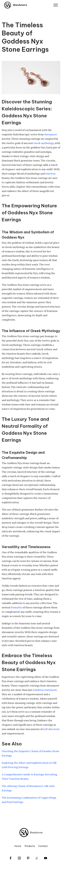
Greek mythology (43, 143)
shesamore (50, 134)
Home (17, 846)
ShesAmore (20, 5)
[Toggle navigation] (55, 5)
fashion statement (46, 690)
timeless (50, 173)
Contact (43, 846)
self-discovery (51, 729)
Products (30, 846)
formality (16, 607)
